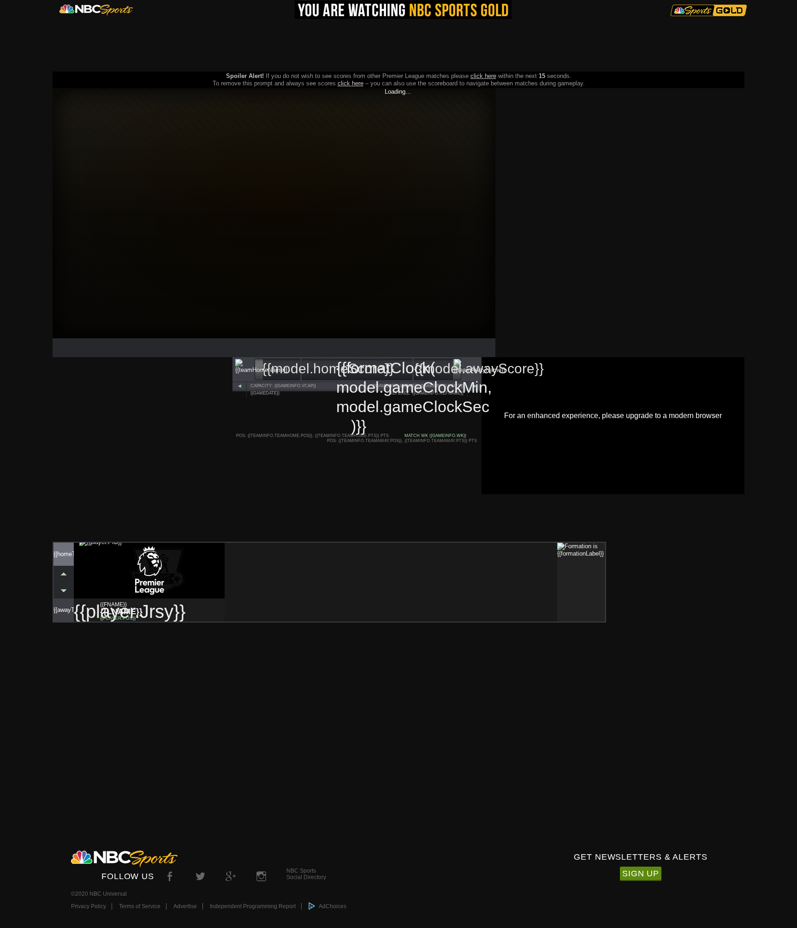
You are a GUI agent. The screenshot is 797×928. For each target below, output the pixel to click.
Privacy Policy (88, 906)
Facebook (170, 876)
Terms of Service (140, 906)
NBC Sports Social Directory (306, 873)
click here (483, 75)
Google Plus (231, 876)
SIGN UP (640, 873)
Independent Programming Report (253, 906)
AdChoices (332, 906)
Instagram (261, 876)
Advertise (185, 906)
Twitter (200, 876)
